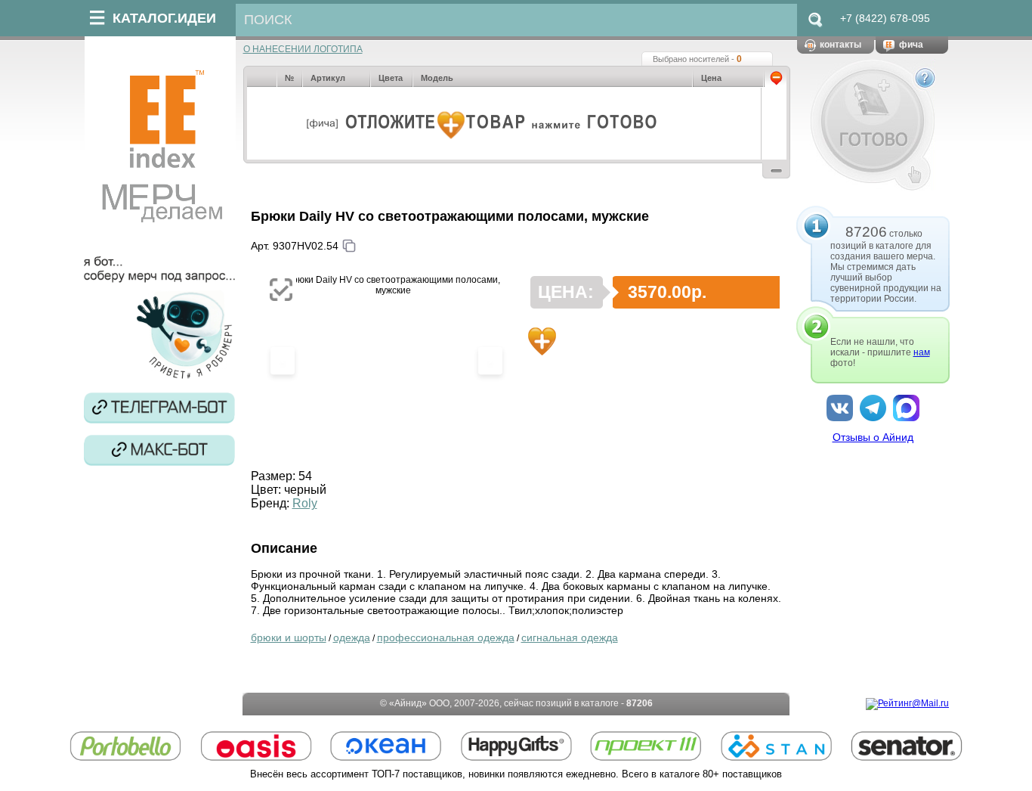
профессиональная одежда (445, 637)
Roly (304, 503)
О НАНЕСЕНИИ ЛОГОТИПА (303, 49)
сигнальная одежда (569, 637)
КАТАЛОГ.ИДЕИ (164, 18)
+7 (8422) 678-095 (885, 18)
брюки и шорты (288, 637)
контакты (840, 44)
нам (921, 352)
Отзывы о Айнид (873, 437)
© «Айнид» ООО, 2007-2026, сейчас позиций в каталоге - (516, 703)
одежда (351, 637)
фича (911, 44)
